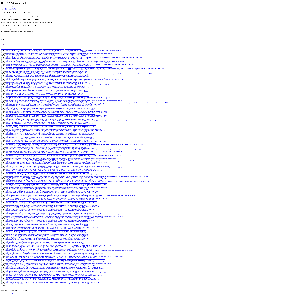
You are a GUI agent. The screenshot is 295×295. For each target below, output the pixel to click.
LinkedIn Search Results (10, 9)
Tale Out (3, 43)
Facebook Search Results (10, 6)
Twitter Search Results (9, 8)
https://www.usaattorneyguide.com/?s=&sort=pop (13, 293)
